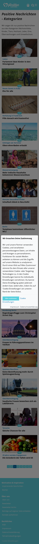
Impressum (14, 307)
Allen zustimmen (11, 298)
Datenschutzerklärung (29, 307)
